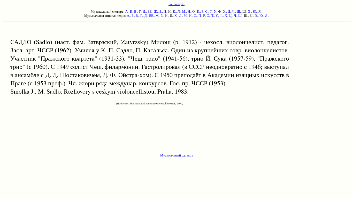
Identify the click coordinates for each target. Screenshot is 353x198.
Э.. (250, 11)
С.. (207, 11)
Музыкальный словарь (176, 155)
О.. (194, 11)
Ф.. (220, 11)
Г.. (140, 11)
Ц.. (230, 11)
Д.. (145, 11)
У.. (215, 11)
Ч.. (234, 11)
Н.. (189, 11)
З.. (161, 11)
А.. (127, 11)
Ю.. (255, 11)
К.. (175, 11)
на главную (176, 4)
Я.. (260, 11)
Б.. (131, 11)
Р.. (203, 11)
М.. (184, 11)
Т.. (211, 11)
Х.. (225, 11)
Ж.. (156, 11)
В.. (136, 11)
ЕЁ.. (150, 11)
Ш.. (239, 11)
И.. (165, 11)
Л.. (179, 11)
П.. (199, 11)
